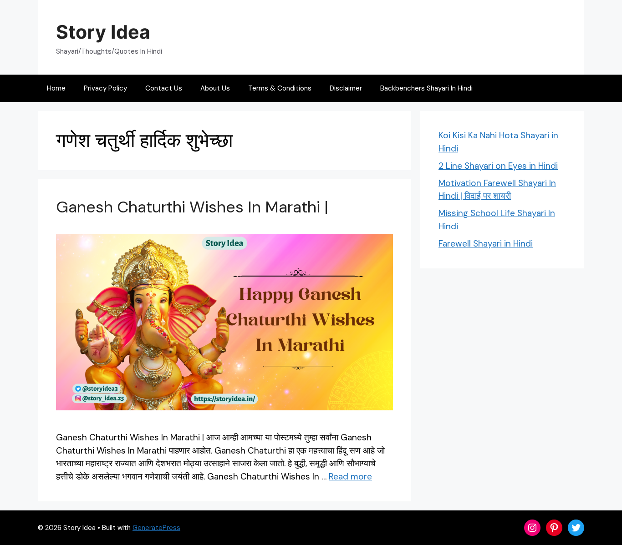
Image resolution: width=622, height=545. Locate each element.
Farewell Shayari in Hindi (485, 243)
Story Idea (103, 31)
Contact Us (163, 88)
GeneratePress (156, 527)
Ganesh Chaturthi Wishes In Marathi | (192, 207)
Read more (350, 476)
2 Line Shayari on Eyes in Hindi (498, 166)
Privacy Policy (105, 88)
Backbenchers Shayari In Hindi (426, 88)
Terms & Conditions (279, 88)
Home (56, 88)
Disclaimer (346, 88)
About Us (215, 88)
